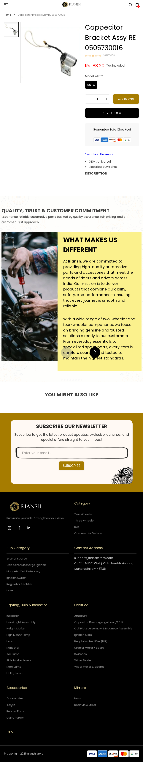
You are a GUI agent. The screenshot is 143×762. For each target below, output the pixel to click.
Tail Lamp (13, 654)
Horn (77, 698)
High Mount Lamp (18, 635)
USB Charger (15, 717)
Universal (106, 154)
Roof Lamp (14, 667)
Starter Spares (17, 558)
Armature (81, 616)
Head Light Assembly (21, 622)
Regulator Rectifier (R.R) (90, 641)
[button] (77, 353)
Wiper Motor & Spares (89, 667)
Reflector (13, 648)
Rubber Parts (15, 711)
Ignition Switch (16, 578)
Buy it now (112, 113)
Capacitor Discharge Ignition (26, 565)
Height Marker (16, 628)
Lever (10, 590)
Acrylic (11, 705)
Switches (92, 154)
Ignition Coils (83, 635)
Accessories (15, 698)
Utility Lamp (15, 673)
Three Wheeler (84, 520)
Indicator (13, 616)
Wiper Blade (82, 660)
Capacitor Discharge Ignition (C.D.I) (98, 622)
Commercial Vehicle (88, 533)
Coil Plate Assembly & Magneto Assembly (103, 628)
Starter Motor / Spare (89, 648)
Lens (10, 641)
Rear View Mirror (85, 705)
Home (7, 15)
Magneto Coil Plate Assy (23, 571)
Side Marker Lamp (19, 660)
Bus (76, 527)
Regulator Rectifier (19, 584)
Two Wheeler (83, 514)
